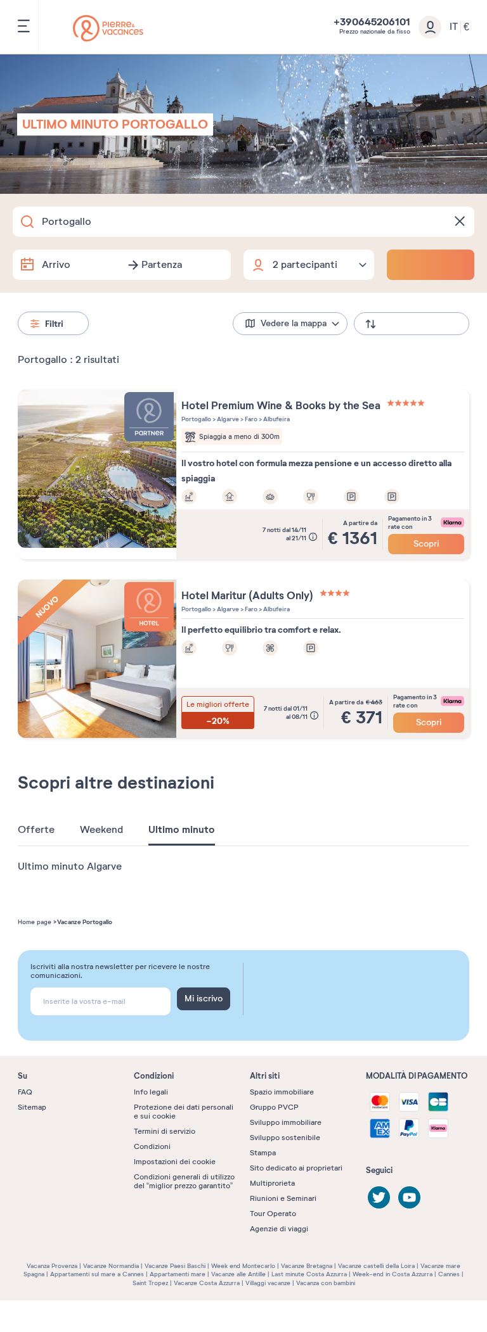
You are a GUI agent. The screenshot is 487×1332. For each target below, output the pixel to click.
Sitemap (32, 1107)
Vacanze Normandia (111, 1266)
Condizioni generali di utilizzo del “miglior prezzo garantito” (184, 1181)
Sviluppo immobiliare (285, 1122)
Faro (250, 419)
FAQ (25, 1092)
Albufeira (276, 419)
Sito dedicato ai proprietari (296, 1168)
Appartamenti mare (177, 1274)
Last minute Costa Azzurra (309, 1274)
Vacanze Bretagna (306, 1266)
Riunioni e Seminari (283, 1198)
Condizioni (152, 1146)
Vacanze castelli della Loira (376, 1266)
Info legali (151, 1092)
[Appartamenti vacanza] (108, 28)
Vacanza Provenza (52, 1266)
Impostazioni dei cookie (175, 1161)
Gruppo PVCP (274, 1107)
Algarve (227, 419)
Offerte (36, 829)
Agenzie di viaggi (279, 1228)
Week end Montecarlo (243, 1266)
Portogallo (196, 419)
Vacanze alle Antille (238, 1274)
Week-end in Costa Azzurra (392, 1274)
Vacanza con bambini (325, 1283)
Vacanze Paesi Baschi (175, 1266)
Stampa (263, 1152)
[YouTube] (409, 1197)
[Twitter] (379, 1197)
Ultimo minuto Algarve (70, 866)
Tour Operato (273, 1213)
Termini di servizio (164, 1131)
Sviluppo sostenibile (285, 1137)
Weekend (101, 829)
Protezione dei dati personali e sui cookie (183, 1111)
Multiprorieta (272, 1183)
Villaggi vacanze (267, 1283)
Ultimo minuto (181, 829)
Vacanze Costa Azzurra (207, 1283)
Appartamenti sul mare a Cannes (97, 1274)
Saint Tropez (150, 1283)
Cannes (449, 1274)
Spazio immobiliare (282, 1092)
